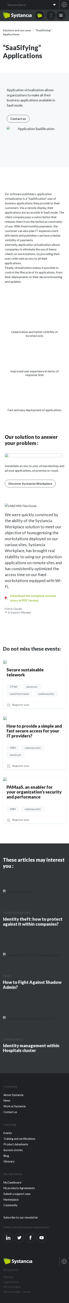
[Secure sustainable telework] (5, 661)
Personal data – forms (17, 1291)
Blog (7, 976)
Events (7, 1133)
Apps (39, 15)
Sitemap (8, 1277)
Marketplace (11, 1199)
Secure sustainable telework (25, 672)
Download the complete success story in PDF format (33, 598)
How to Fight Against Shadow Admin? (32, 985)
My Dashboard (12, 1182)
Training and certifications (19, 1138)
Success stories (13, 1150)
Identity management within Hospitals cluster (31, 1048)
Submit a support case (16, 1193)
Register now (20, 704)
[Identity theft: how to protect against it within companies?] (18, 891)
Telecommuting (17, 913)
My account (51, 15)
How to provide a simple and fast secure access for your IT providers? (34, 731)
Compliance (13, 1039)
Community (10, 1205)
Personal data (12, 1286)
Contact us (10, 1112)
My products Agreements (19, 1188)
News (6, 1100)
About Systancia (13, 1095)
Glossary (8, 1161)
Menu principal (61, 15)
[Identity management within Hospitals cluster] (29, 1018)
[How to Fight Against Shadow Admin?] (31, 954)
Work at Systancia (14, 1106)
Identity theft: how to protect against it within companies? (32, 921)
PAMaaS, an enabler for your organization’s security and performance (34, 792)
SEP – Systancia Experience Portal (17, 15)
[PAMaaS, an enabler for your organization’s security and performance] (5, 779)
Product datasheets (15, 1144)
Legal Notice (11, 1282)
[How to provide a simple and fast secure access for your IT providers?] (5, 718)
